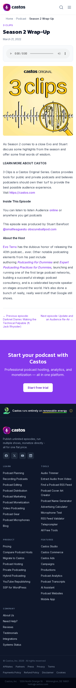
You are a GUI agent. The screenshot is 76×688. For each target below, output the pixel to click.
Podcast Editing (12, 484)
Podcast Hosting (13, 564)
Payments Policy (12, 672)
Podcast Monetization (16, 502)
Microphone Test (51, 512)
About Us (8, 615)
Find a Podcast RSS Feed (56, 484)
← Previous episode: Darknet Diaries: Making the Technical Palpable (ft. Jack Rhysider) (19, 321)
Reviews (8, 627)
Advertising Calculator (54, 506)
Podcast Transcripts (53, 581)
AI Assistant (47, 587)
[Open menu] (69, 7)
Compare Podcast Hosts (17, 552)
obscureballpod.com (42, 229)
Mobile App (48, 599)
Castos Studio (49, 546)
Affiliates (8, 666)
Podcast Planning (13, 473)
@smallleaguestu (15, 229)
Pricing (7, 546)
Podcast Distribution (15, 490)
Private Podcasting (14, 569)
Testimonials (10, 632)
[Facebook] (6, 455)
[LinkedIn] (30, 455)
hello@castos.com (38, 684)
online (53, 210)
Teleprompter (49, 524)
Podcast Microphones (16, 520)
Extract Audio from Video (56, 478)
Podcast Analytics (51, 575)
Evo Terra (10, 247)
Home (9, 18)
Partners (20, 666)
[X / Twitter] (14, 455)
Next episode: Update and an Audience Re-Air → (57, 317)
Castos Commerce (52, 552)
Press (31, 666)
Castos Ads (48, 558)
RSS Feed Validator (52, 518)
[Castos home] (14, 7)
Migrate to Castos (13, 558)
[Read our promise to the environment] (71, 410)
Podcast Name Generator (56, 500)
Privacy (41, 666)
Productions (48, 569)
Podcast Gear (11, 514)
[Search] (61, 7)
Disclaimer (47, 672)
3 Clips (8, 25)
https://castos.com (22, 192)
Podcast (21, 18)
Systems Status (12, 644)
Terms (51, 666)
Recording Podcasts (15, 478)
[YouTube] (22, 455)
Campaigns (47, 564)
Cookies (61, 672)
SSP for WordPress (14, 587)
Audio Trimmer (49, 473)
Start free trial (38, 387)
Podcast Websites (52, 593)
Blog (5, 525)
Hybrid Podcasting (14, 575)
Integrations (10, 638)
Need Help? (10, 621)
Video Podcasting (14, 508)
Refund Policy (31, 672)
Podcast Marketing (14, 496)
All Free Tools (49, 530)
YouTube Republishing (16, 581)
